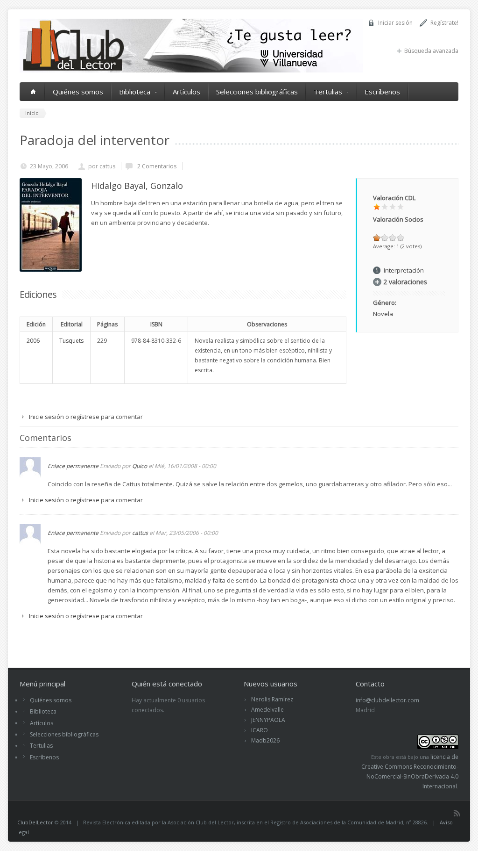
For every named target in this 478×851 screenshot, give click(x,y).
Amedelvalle (267, 710)
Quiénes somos (78, 91)
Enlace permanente (73, 466)
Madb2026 (265, 740)
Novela (383, 314)
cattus (107, 166)
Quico (139, 466)
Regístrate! (444, 23)
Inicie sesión (46, 416)
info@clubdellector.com (387, 700)
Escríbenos (382, 91)
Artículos (186, 91)
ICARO (259, 730)
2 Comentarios (156, 166)
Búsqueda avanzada (431, 51)
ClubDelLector (35, 822)
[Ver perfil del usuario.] (30, 476)
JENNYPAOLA (268, 720)
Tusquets (71, 341)
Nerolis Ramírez (272, 699)
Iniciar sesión (395, 23)
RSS (457, 813)
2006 (33, 341)
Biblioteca (134, 91)
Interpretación (404, 270)
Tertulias (328, 91)
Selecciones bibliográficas (257, 91)
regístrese (84, 416)
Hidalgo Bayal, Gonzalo (137, 185)
